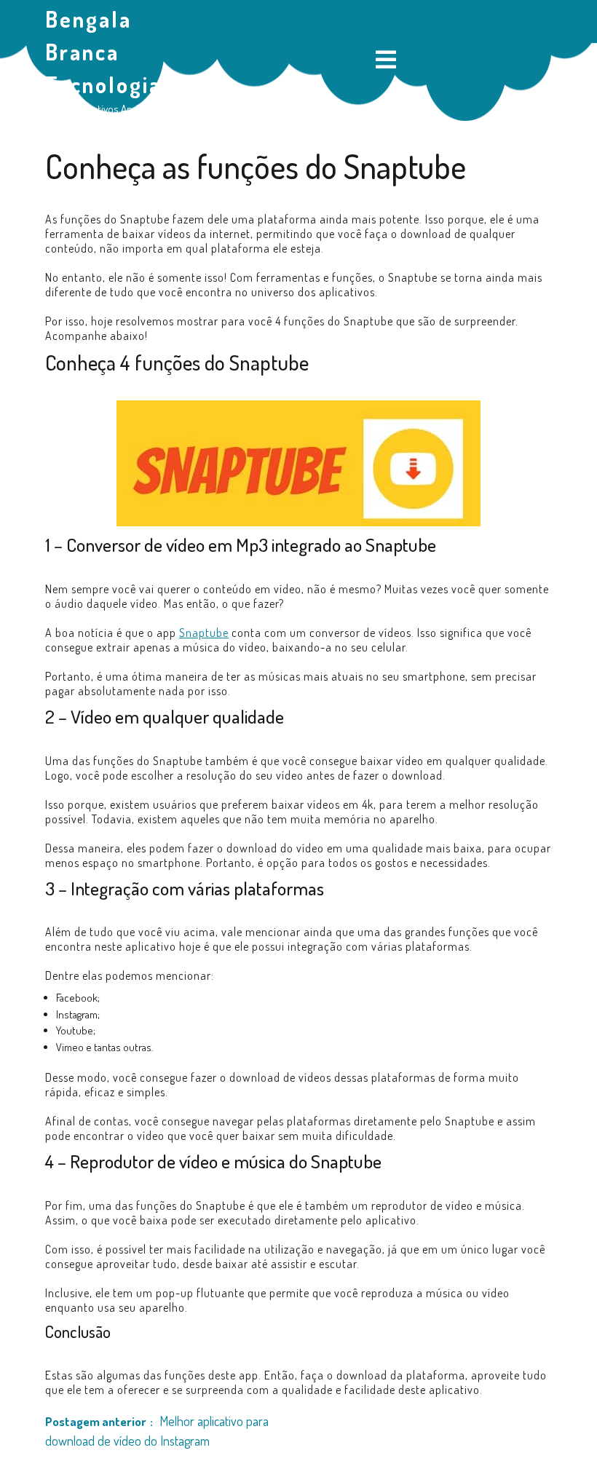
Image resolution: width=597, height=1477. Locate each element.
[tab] (386, 61)
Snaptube (204, 632)
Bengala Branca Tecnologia (103, 51)
